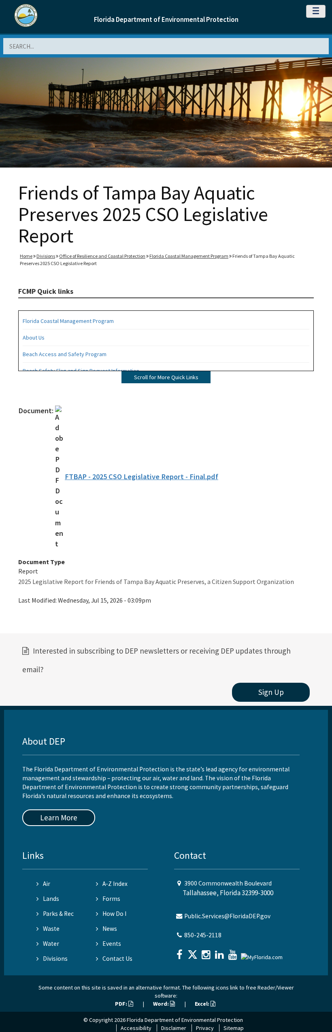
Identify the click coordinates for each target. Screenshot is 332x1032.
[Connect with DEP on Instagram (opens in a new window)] (207, 952)
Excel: (203, 1003)
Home (26, 256)
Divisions (45, 256)
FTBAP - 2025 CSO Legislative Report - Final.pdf (141, 476)
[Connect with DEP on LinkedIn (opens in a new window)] (220, 952)
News (109, 928)
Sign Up (271, 692)
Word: (161, 1003)
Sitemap (233, 1028)
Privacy (205, 1028)
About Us (34, 337)
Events (111, 943)
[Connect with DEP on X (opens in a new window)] (193, 952)
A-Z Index (115, 884)
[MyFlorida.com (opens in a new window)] (263, 953)
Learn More (58, 817)
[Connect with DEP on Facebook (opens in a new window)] (180, 952)
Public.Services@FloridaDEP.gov (227, 916)
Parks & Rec (58, 913)
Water (51, 943)
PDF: (121, 1003)
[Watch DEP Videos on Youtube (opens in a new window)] (234, 952)
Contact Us (117, 958)
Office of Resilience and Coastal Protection (102, 256)
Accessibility (136, 1028)
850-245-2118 (202, 935)
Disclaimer (173, 1028)
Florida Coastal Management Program (188, 256)
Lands (51, 898)
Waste (51, 928)
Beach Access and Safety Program (64, 354)
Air (46, 884)
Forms (111, 898)
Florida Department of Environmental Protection (166, 19)
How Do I (114, 913)
